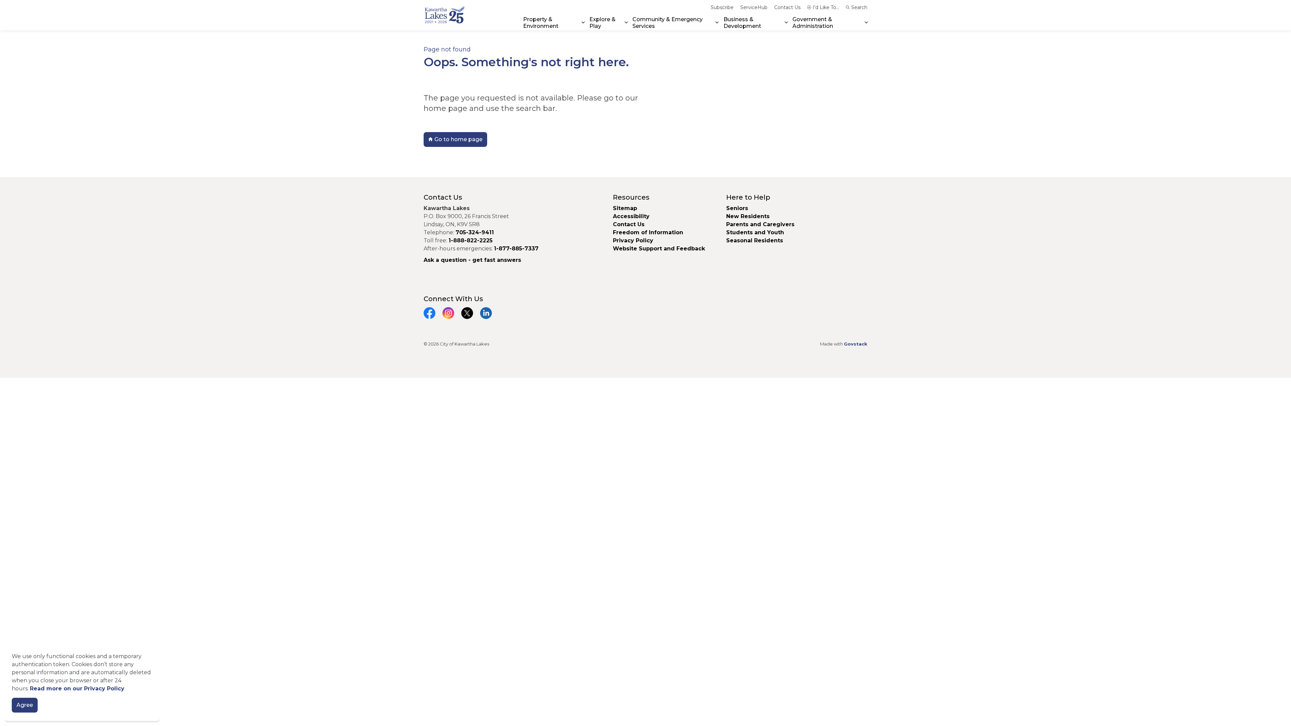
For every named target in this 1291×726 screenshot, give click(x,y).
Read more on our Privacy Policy (77, 688)
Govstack (855, 344)
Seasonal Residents (755, 240)
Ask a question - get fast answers (472, 260)
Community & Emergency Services (667, 22)
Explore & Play (602, 22)
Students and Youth (755, 232)
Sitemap (625, 208)
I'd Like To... (826, 7)
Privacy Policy (633, 240)
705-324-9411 (475, 232)
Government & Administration (812, 22)
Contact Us (787, 7)
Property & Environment (540, 22)
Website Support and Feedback (659, 248)
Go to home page (458, 139)
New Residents (748, 216)
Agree (24, 705)
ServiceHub (754, 7)
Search (859, 7)
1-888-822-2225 (470, 240)
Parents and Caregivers (760, 224)
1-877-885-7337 (516, 248)
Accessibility (631, 216)
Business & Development (742, 22)
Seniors (737, 208)
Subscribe (722, 7)
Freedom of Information (648, 232)
